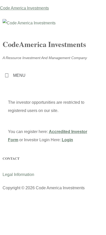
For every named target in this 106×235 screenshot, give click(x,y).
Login (67, 140)
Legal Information (18, 174)
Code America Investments (24, 8)
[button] (53, 75)
